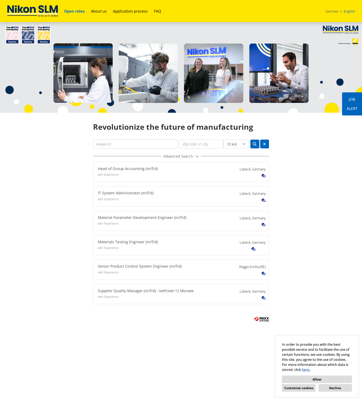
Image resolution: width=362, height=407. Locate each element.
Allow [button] (317, 379)
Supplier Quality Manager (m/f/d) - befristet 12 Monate (146, 290)
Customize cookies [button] (298, 388)
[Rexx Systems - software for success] (261, 319)
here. (306, 369)
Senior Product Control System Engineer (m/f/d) (140, 266)
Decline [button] (335, 388)
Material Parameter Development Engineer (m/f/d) (142, 217)
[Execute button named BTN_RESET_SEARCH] (264, 144)
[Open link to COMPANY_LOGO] (32, 11)
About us (99, 11)
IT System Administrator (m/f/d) (125, 192)
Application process (130, 11)
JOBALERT (352, 104)
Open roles (74, 11)
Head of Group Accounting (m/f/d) (128, 168)
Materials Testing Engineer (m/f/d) (128, 241)
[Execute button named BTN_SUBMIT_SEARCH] (254, 144)
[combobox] (236, 144)
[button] (181, 156)
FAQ (157, 11)
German (332, 11)
